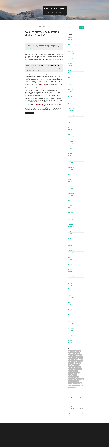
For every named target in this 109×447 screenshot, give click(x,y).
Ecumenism (76, 359)
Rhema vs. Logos (71, 377)
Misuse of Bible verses (72, 369)
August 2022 (70, 146)
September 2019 (71, 226)
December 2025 (71, 51)
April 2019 (70, 238)
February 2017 (71, 290)
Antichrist (74, 351)
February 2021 (71, 186)
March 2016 (70, 314)
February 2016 (71, 316)
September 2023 (71, 115)
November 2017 (71, 273)
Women (69, 387)
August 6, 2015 (28, 37)
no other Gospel (75, 371)
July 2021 (70, 176)
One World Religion (71, 373)
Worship (74, 387)
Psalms (69, 375)
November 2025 (71, 53)
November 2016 (71, 297)
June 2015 (70, 335)
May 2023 (70, 124)
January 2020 (70, 217)
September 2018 (71, 254)
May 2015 (70, 337)
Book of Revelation (78, 355)
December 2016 (71, 295)
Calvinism (75, 357)
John (79, 365)
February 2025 (71, 75)
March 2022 (70, 157)
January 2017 (70, 292)
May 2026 (70, 39)
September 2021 (71, 172)
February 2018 (71, 269)
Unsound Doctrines (71, 385)
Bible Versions (70, 355)
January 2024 (70, 105)
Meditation (79, 367)
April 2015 (70, 340)
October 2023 (70, 112)
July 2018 (70, 259)
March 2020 (70, 212)
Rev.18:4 (27, 111)
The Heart (77, 383)
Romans (77, 377)
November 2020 (71, 193)
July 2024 (70, 91)
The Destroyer (70, 383)
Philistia (78, 373)
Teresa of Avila (70, 381)
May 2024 (70, 96)
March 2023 (70, 129)
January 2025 (70, 77)
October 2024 (70, 84)
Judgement (38, 41)
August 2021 (70, 174)
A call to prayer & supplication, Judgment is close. (42, 33)
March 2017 (70, 288)
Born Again (70, 357)
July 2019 (70, 231)
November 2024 (71, 82)
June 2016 (70, 307)
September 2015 (71, 328)
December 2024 (71, 79)
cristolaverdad (37, 37)
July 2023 (70, 120)
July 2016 (70, 304)
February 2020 (71, 214)
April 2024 (70, 98)
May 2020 (70, 207)
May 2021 (70, 181)
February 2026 (71, 46)
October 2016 (70, 300)
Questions (74, 375)
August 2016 (70, 302)
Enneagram (70, 361)
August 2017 (70, 278)
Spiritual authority (71, 379)
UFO (81, 383)
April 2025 (70, 70)
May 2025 (70, 67)
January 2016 (70, 318)
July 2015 (70, 333)
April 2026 (70, 41)
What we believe (80, 385)
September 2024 (71, 86)
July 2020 (70, 202)
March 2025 (70, 72)
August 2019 (70, 228)
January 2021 (70, 188)
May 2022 (70, 153)
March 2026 (70, 44)
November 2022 (71, 138)
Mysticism (79, 369)
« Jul (69, 413)
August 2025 (70, 60)
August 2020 (70, 200)
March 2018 (70, 266)
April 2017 (70, 285)
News (69, 371)
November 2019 (71, 221)
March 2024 (70, 101)
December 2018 (71, 247)
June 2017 (70, 281)
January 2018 (70, 271)
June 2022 (70, 150)
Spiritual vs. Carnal (79, 379)
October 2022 (70, 141)
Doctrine (80, 357)
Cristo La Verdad (54, 8)
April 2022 (70, 155)
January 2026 (70, 49)
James (69, 365)
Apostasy (78, 351)
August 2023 (70, 117)
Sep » (83, 413)
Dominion (70, 359)
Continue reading (29, 112)
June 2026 (70, 37)
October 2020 (70, 195)
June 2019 (70, 233)
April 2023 (70, 127)
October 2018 (70, 252)
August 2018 (70, 257)
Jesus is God (74, 365)
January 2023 (70, 134)
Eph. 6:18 (28, 48)
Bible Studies (77, 353)
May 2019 (70, 236)
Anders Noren (78, 440)
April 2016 (70, 311)
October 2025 (70, 56)
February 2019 (71, 243)
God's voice (81, 361)
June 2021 (70, 179)
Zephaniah (47, 98)
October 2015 (70, 326)
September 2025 (71, 58)
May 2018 (70, 264)
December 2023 (71, 108)
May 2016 (70, 309)
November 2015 (71, 323)
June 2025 (70, 65)
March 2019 (70, 240)
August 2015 (70, 330)
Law (74, 367)
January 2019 (70, 245)
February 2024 (71, 103)
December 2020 (71, 191)
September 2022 (71, 143)
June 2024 (70, 93)
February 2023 (71, 131)
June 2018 (70, 262)
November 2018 (71, 250)
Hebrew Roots (77, 363)
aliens (69, 351)
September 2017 (71, 276)
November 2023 (71, 110)
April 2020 (70, 209)
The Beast (76, 381)
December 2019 (71, 219)
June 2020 (70, 205)
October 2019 (70, 224)
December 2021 (71, 165)
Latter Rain (70, 367)
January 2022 (70, 162)
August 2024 (70, 89)
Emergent (81, 359)
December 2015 (71, 321)
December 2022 (71, 136)
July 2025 (70, 63)
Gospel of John (71, 363)
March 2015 (70, 342)
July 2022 (70, 148)
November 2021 (71, 167)
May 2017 (70, 283)
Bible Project (70, 353)
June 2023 (70, 122)
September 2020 (71, 198)
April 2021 (70, 183)
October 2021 (70, 169)
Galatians (75, 361)
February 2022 (71, 160)
